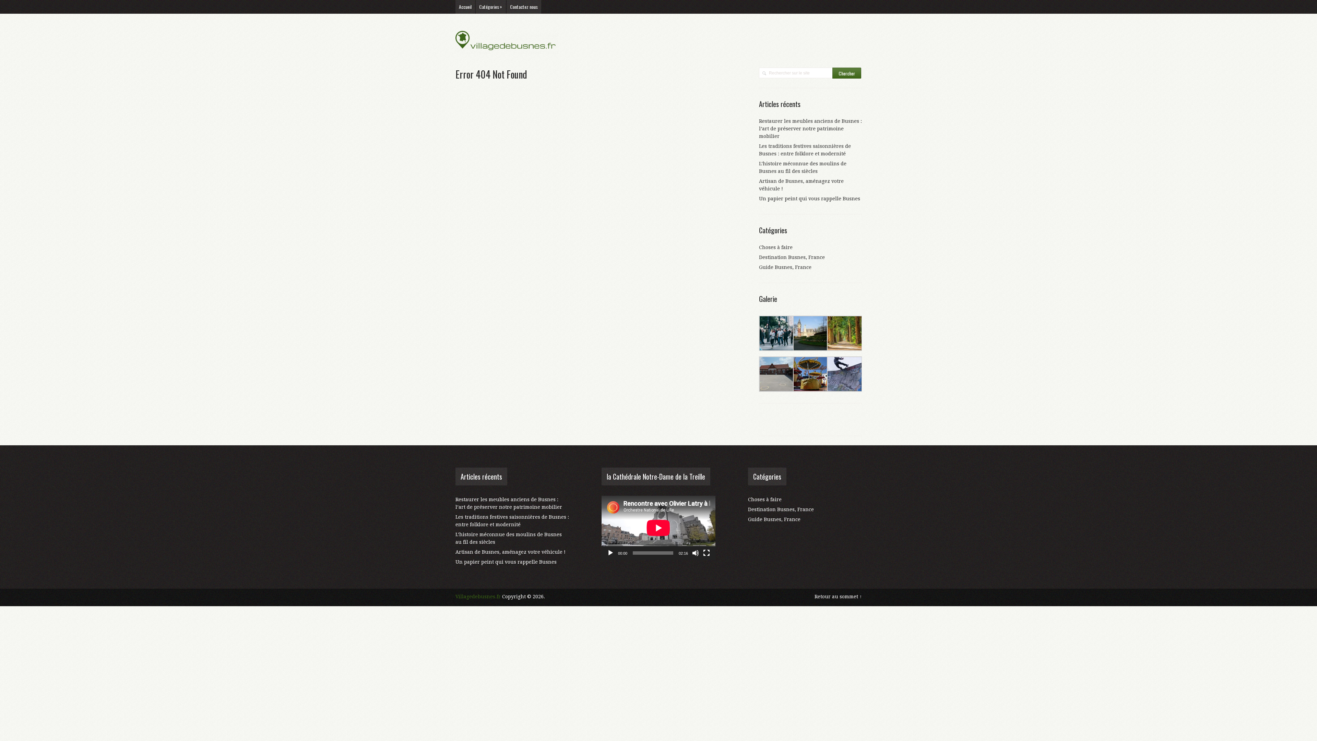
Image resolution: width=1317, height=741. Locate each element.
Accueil (465, 6)
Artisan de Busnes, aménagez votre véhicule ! (510, 552)
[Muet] (695, 553)
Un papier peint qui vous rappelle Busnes (809, 198)
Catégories (490, 6)
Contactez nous (524, 6)
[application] (658, 528)
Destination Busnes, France (792, 257)
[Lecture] (610, 553)
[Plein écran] (706, 553)
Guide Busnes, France (785, 267)
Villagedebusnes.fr (478, 596)
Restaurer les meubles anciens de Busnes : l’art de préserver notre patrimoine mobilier (810, 128)
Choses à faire (776, 247)
